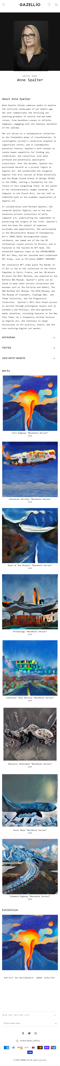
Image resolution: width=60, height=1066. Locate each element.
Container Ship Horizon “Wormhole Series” (30, 698)
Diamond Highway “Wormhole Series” (30, 897)
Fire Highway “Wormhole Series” (30, 433)
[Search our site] (49, 4)
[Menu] (3, 4)
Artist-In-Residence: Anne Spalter (29, 978)
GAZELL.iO (24, 1060)
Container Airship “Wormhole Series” (30, 499)
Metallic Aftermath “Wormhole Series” (30, 764)
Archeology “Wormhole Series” (30, 632)
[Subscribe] (56, 1024)
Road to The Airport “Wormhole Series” (30, 566)
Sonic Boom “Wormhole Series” (30, 830)
